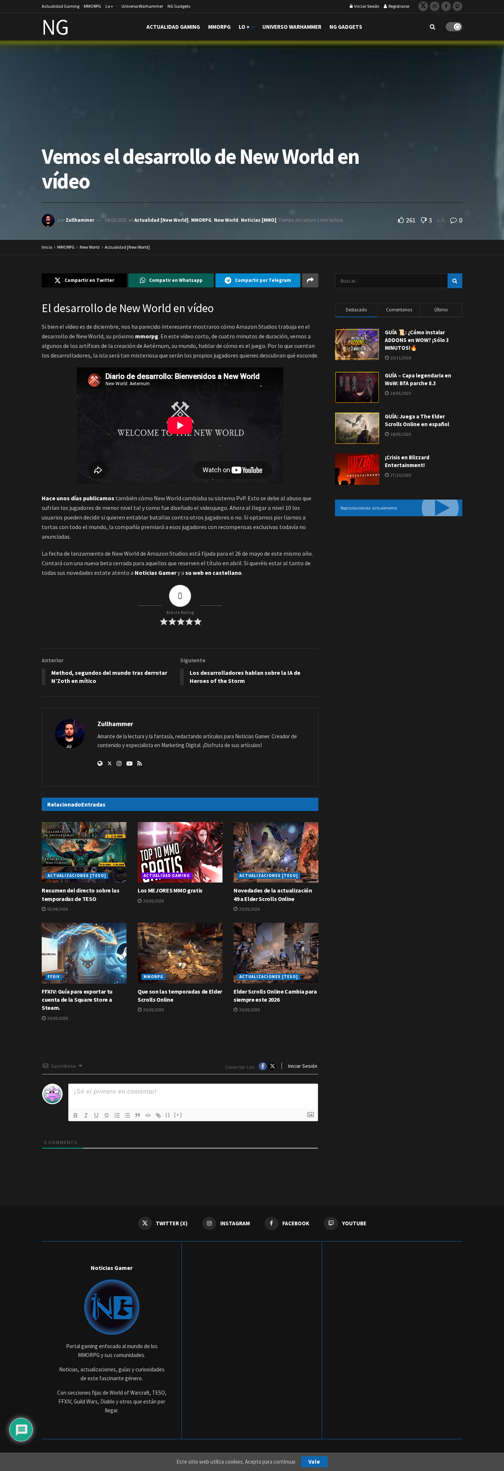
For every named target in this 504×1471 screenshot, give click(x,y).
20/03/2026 (153, 901)
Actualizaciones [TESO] (77, 875)
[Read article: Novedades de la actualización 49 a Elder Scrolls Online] (276, 852)
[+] (178, 1115)
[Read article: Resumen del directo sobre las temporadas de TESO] (84, 852)
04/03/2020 (115, 220)
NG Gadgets (179, 6)
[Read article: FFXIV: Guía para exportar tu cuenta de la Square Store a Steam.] (84, 953)
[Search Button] (432, 27)
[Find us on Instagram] (434, 6)
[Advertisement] (398, 583)
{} (167, 1115)
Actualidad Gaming (60, 6)
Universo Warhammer (142, 6)
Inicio (47, 247)
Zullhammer (80, 220)
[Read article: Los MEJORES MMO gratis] (180, 852)
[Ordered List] (117, 1115)
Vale (314, 1461)
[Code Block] (148, 1115)
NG (55, 27)
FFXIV (54, 976)
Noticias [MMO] (258, 220)
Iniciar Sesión (366, 6)
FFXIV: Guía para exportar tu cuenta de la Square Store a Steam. (77, 1000)
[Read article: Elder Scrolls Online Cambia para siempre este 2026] (276, 953)
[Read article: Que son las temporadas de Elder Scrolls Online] (180, 953)
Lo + (109, 6)
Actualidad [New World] (161, 220)
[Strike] (106, 1115)
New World (226, 220)
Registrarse (398, 6)
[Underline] (96, 1115)
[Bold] (75, 1115)
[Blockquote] (137, 1115)
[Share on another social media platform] (310, 280)
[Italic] (86, 1115)
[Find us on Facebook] (446, 6)
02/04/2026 (57, 909)
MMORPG (92, 6)
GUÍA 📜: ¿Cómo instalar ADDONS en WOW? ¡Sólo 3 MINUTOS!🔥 (417, 340)
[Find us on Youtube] (457, 6)
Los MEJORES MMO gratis (170, 890)
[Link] (158, 1115)
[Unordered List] (127, 1115)
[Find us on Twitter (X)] (423, 6)
